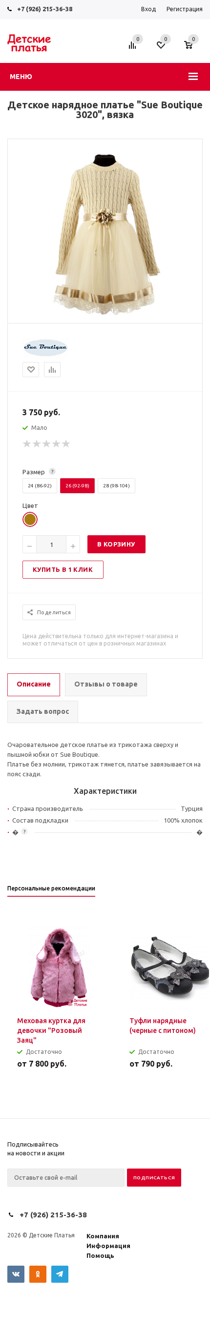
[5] (66, 444)
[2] (37, 444)
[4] (57, 444)
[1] (27, 444)
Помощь (100, 1255)
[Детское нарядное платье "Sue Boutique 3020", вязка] (105, 314)
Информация (108, 1245)
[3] (47, 444)
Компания (102, 1235)
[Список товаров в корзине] (193, 49)
